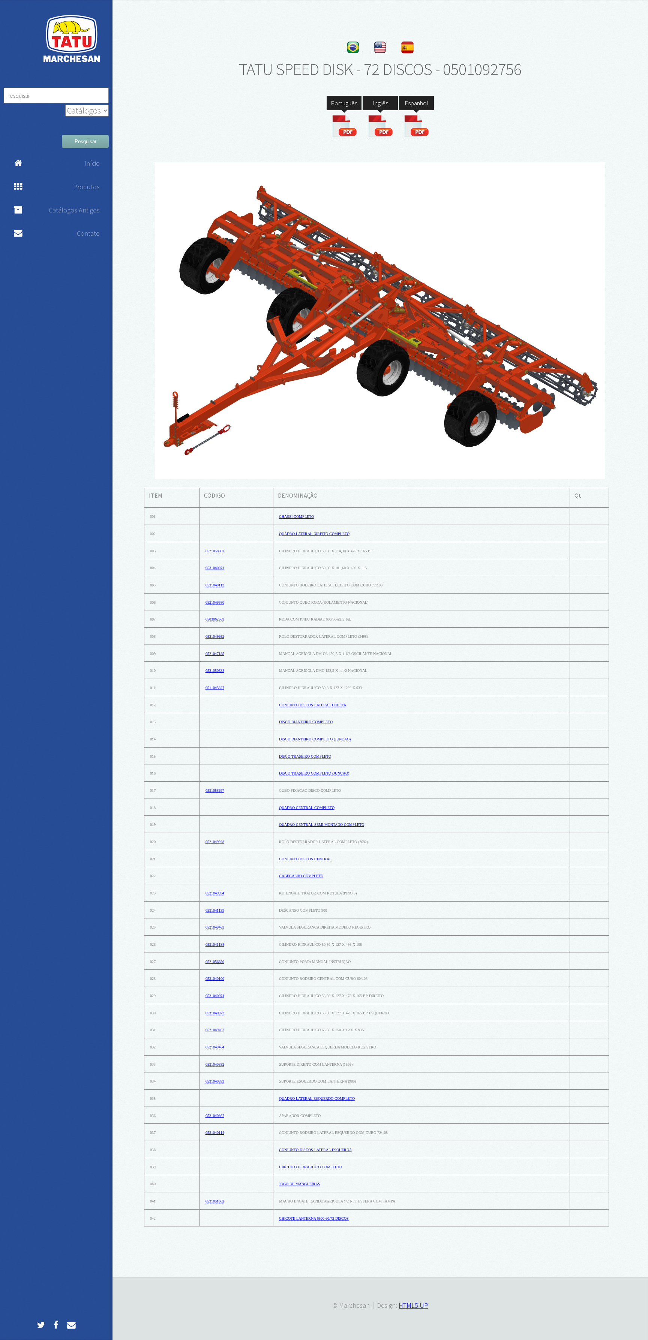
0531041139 (215, 910)
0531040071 (215, 568)
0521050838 (215, 671)
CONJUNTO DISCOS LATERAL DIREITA (312, 705)
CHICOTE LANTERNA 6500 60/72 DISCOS (314, 1218)
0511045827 (215, 688)
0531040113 (215, 585)
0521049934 (215, 893)
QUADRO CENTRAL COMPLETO (306, 808)
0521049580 (215, 602)
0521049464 (215, 1047)
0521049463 (215, 927)
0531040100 (215, 979)
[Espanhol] (416, 126)
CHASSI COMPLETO (296, 516)
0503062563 (215, 619)
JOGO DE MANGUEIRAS (299, 1184)
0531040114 (215, 1133)
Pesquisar (85, 141)
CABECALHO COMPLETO (301, 876)
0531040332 (215, 1064)
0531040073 (215, 1013)
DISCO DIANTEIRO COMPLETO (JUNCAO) (315, 739)
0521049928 (215, 842)
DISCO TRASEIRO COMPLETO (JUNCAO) (314, 773)
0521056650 (215, 962)
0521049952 (215, 636)
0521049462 (215, 1030)
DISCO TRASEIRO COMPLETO (305, 756)
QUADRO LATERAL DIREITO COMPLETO (314, 534)
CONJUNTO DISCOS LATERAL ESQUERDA (315, 1150)
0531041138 (215, 944)
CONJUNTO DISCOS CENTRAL (305, 859)
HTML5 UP (413, 1305)
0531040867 (215, 1116)
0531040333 (215, 1081)
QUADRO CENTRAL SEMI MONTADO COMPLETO (321, 825)
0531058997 (215, 790)
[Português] (344, 126)
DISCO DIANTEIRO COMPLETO (306, 722)
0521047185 (215, 654)
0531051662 (215, 1201)
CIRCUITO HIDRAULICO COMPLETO (310, 1167)
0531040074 (215, 996)
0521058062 (215, 551)
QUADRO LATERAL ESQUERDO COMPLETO (317, 1098)
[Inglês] (380, 126)
